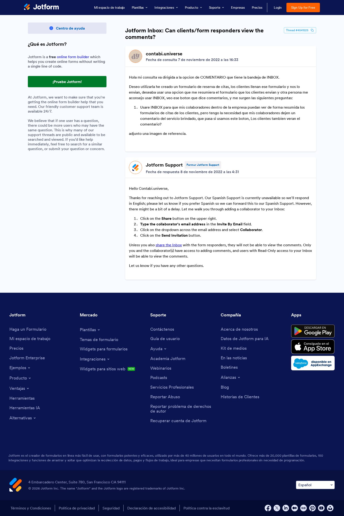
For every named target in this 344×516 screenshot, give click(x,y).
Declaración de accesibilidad (151, 508)
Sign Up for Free (303, 7)
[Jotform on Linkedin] (285, 508)
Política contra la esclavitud (206, 508)
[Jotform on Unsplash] (330, 508)
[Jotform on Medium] (294, 508)
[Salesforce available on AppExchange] (313, 363)
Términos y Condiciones (31, 508)
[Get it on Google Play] (313, 331)
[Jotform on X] (277, 508)
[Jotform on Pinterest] (312, 508)
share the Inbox (169, 245)
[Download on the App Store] (313, 346)
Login (278, 7)
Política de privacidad (77, 508)
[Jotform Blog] (303, 508)
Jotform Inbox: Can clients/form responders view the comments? (194, 33)
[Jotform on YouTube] (321, 508)
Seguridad (111, 508)
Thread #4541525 (297, 30)
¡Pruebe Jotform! (67, 81)
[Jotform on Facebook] (268, 508)
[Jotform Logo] (41, 7)
